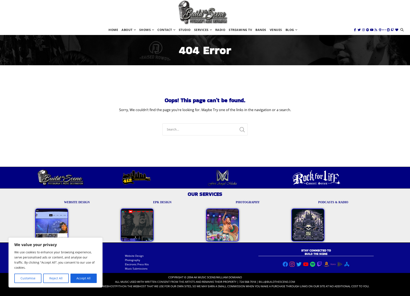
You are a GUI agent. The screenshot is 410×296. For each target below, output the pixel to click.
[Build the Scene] (203, 12)
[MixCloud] (384, 30)
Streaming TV (240, 30)
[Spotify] (367, 30)
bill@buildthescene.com (277, 282)
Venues (276, 30)
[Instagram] (363, 30)
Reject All (56, 278)
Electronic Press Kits (137, 264)
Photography (132, 260)
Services (201, 30)
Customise (27, 278)
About (127, 30)
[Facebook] (355, 30)
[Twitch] (392, 30)
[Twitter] (359, 30)
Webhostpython (114, 286)
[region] (55, 262)
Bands (260, 30)
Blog (290, 30)
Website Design (134, 256)
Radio (220, 30)
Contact (164, 30)
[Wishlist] (397, 30)
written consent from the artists (170, 282)
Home (113, 30)
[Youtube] (372, 30)
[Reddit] (388, 30)
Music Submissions (136, 268)
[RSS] (376, 30)
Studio (185, 30)
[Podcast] (380, 30)
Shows (145, 30)
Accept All (83, 278)
